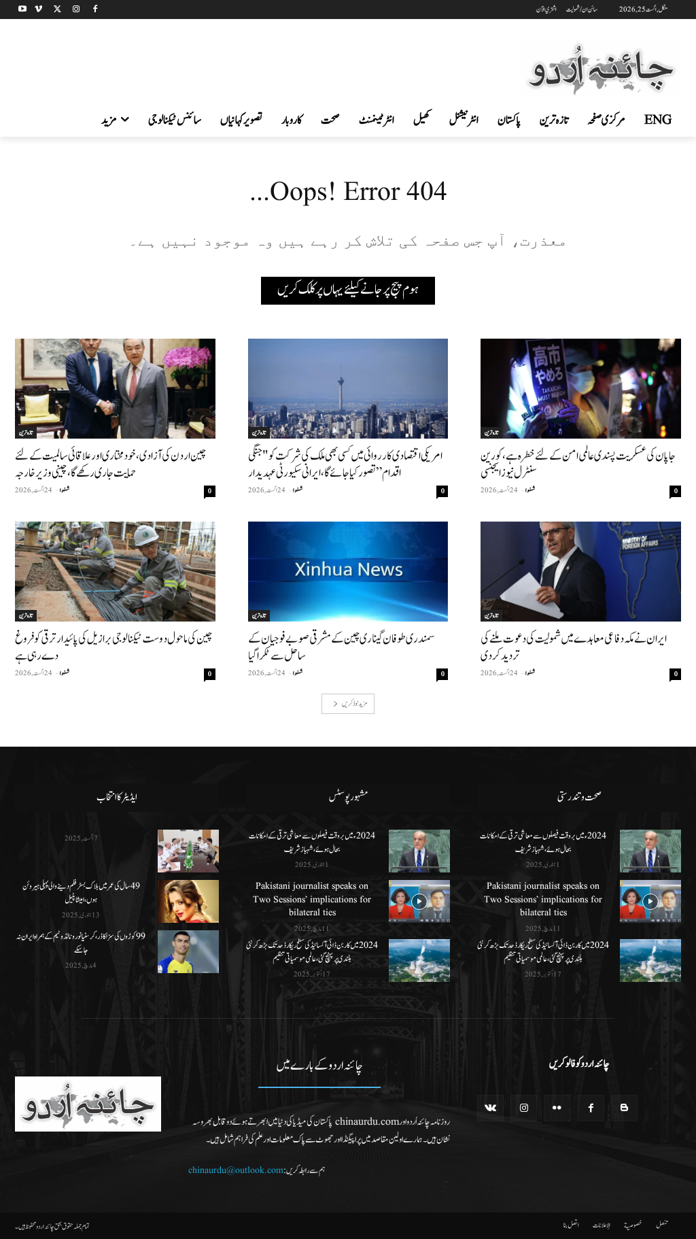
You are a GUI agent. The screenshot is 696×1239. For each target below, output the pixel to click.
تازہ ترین (491, 432)
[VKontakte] (490, 1108)
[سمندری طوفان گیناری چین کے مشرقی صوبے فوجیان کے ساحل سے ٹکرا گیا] (348, 572)
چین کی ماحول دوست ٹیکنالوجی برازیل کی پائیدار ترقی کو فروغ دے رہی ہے (113, 647)
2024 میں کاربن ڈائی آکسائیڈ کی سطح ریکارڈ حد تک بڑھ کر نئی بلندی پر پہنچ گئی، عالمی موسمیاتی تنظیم (312, 952)
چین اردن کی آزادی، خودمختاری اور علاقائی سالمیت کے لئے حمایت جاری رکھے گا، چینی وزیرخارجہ (110, 464)
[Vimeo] (38, 10)
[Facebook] (95, 10)
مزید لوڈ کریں (354, 703)
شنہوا (530, 490)
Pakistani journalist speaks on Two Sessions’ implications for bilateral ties (312, 899)
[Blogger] (624, 1108)
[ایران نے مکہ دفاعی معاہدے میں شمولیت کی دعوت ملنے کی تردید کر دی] (581, 572)
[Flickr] (557, 1108)
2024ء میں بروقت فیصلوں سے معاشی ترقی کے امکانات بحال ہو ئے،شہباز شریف (312, 842)
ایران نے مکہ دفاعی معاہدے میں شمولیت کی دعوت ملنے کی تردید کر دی (574, 647)
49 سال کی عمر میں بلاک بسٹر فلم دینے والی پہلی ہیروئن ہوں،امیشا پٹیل (81, 892)
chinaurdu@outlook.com (235, 1170)
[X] (57, 10)
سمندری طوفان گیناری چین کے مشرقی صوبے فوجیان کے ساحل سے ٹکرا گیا (341, 647)
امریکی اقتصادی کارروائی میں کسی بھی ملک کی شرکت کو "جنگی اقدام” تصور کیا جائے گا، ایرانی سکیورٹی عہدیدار (345, 464)
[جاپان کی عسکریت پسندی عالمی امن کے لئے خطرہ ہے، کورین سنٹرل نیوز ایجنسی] (581, 389)
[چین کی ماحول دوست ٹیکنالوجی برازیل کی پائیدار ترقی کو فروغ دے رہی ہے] (115, 572)
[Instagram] (76, 10)
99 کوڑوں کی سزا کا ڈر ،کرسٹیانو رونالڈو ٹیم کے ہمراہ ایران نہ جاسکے (80, 943)
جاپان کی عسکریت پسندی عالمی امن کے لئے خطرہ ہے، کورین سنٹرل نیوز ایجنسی (578, 464)
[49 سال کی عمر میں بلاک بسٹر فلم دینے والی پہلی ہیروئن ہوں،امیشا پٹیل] (188, 901)
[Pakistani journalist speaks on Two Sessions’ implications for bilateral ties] (419, 901)
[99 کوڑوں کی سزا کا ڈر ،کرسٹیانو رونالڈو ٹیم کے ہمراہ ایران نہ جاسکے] (188, 951)
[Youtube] (23, 10)
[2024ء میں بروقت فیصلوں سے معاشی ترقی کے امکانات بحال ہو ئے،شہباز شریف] (419, 851)
